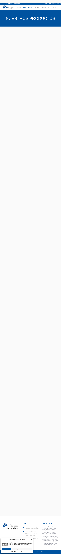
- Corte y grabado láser (51, 539)
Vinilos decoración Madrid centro (49, 526)
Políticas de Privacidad (18, 551)
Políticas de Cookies (10, 551)
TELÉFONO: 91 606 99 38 (50, 3)
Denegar (17, 548)
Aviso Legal (25, 551)
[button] (31, 539)
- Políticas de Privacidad (36, 551)
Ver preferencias (27, 548)
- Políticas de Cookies (45, 551)
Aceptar (6, 548)
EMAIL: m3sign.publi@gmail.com (13, 3)
